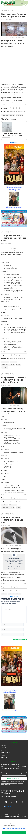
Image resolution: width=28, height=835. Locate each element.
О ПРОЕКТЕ (6, 791)
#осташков (5, 361)
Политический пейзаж (10, 765)
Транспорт (6, 138)
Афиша (3, 755)
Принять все (14, 832)
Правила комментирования (8, 796)
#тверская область (8, 115)
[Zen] (6, 802)
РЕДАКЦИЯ (18, 791)
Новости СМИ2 (14, 142)
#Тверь (18, 364)
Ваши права (14, 768)
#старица (14, 361)
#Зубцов (4, 504)
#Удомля (4, 367)
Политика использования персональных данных (13, 828)
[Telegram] (12, 802)
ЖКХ (11, 10)
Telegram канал (21, 111)
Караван (3, 747)
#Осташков (12, 504)
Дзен (13, 111)
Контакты (4, 757)
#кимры (4, 593)
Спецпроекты (13, 766)
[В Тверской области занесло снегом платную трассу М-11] (7, 127)
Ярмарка (3, 750)
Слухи (3, 766)
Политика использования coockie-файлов (12, 798)
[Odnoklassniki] (17, 802)
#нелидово (19, 115)
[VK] (22, 802)
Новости (5, 10)
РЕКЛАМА (5, 793)
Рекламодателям (6, 752)
